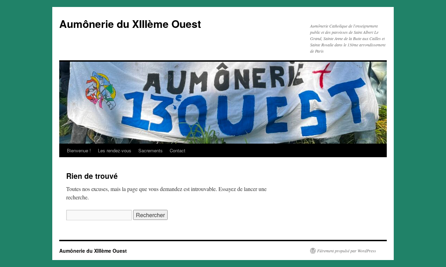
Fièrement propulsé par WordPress (346, 250)
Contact (177, 150)
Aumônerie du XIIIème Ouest (130, 23)
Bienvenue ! (79, 150)
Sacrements (150, 150)
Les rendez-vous (114, 150)
